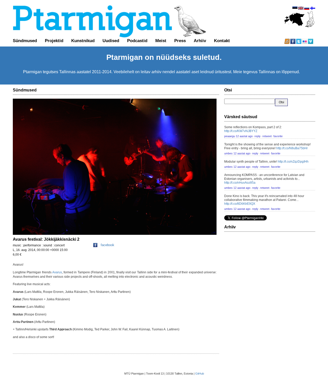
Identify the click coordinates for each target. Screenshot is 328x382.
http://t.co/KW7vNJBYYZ (240, 131)
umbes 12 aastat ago (237, 153)
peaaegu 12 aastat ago (238, 136)
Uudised (110, 40)
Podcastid (137, 40)
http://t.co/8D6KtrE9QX (239, 204)
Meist (160, 40)
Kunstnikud (83, 40)
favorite (278, 136)
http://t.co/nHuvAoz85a (239, 182)
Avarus (57, 272)
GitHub (199, 373)
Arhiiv (200, 40)
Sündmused (25, 40)
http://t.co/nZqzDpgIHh (293, 161)
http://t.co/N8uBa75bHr (292, 148)
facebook (107, 245)
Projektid (54, 40)
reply (257, 136)
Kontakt (222, 40)
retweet (267, 136)
